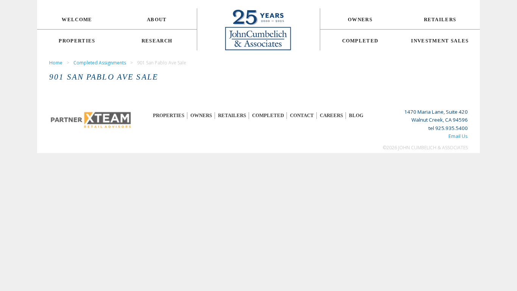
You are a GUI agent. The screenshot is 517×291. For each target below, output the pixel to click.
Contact (302, 115)
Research (157, 41)
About (157, 19)
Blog (356, 115)
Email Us (458, 136)
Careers (331, 115)
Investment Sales (440, 41)
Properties (77, 41)
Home (55, 62)
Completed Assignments (99, 62)
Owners (360, 19)
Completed (360, 41)
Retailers (440, 19)
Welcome (77, 19)
